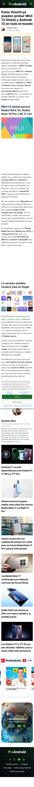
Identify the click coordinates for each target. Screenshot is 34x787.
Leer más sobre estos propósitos (24, 392)
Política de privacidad (19, 405)
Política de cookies (8, 405)
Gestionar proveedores (9, 392)
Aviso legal (29, 405)
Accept (17, 397)
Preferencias (17, 402)
